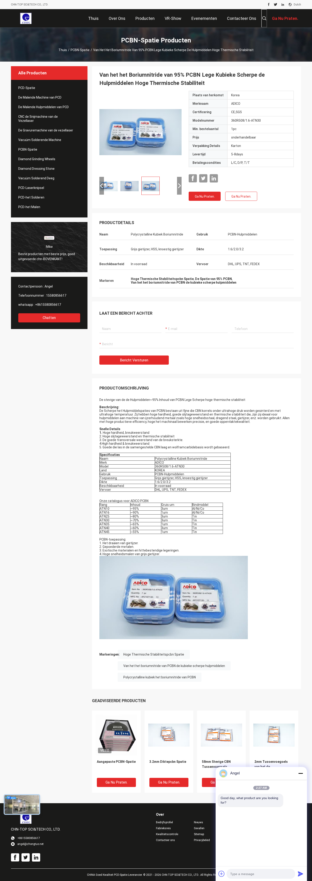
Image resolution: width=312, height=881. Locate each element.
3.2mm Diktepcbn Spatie (167, 761)
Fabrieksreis (163, 828)
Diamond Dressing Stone (36, 168)
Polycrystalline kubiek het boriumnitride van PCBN (159, 677)
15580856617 (56, 295)
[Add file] (221, 874)
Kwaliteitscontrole (167, 834)
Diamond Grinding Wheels (36, 159)
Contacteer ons (165, 840)
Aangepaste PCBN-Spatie (116, 761)
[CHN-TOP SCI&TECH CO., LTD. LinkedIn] (283, 4)
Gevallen (199, 828)
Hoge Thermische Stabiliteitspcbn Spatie (153, 654)
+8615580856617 (48, 304)
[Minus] (300, 773)
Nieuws (198, 822)
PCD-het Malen (29, 207)
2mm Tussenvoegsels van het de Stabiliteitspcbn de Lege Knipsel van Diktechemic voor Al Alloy (273, 767)
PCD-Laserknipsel (31, 188)
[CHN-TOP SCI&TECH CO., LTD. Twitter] (275, 4)
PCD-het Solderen (31, 197)
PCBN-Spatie (80, 50)
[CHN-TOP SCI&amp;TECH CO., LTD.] (25, 18)
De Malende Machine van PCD (39, 97)
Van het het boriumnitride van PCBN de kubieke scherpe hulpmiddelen (174, 666)
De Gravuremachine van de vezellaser (45, 130)
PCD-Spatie (26, 88)
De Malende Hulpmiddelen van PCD (43, 107)
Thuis (62, 50)
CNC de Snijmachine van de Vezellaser (38, 119)
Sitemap (199, 834)
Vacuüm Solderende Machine (39, 140)
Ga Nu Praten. (205, 196)
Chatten (49, 318)
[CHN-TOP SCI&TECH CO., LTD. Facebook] (268, 4)
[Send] (300, 874)
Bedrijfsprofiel (164, 822)
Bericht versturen (134, 360)
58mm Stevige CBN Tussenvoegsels (216, 764)
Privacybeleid (202, 840)
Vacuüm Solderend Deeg (36, 178)
